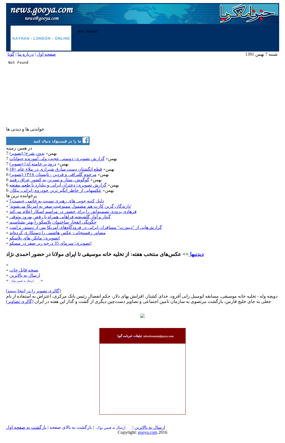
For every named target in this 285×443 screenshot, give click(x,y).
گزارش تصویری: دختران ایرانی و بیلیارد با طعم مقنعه (58, 185)
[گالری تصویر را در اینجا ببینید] (33, 290)
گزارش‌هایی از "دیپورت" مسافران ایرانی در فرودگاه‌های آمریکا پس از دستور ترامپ (85, 227)
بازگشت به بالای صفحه (71, 427)
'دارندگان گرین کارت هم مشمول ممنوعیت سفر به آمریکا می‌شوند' (70, 206)
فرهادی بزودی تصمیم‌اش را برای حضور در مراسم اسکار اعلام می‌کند (73, 211)
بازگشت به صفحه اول (26, 427)
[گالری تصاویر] (19, 301)
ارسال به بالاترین (24, 275)
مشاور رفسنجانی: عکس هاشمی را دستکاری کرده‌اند (57, 232)
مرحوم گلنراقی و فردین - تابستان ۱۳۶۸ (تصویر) (53, 174)
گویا (11, 54)
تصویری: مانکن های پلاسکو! (34, 238)
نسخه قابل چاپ (23, 270)
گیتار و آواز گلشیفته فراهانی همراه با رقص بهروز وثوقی (60, 216)
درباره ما (26, 54)
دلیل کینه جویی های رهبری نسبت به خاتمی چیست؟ (56, 201)
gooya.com (147, 432)
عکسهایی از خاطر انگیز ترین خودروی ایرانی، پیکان (55, 190)
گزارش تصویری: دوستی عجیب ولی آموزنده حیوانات (57, 158)
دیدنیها (196, 254)
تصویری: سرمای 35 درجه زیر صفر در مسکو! (50, 243)
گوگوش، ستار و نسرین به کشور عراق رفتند (49, 179)
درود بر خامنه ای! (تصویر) (32, 163)
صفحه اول (46, 54)
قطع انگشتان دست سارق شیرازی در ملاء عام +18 (55, 169)
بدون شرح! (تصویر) (27, 153)
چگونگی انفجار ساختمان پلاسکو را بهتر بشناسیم (53, 222)
